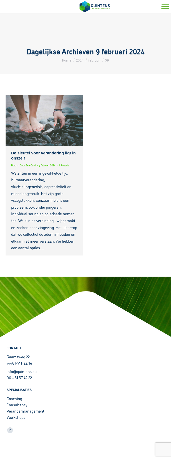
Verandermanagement (25, 410)
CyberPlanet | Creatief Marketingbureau (85, 452)
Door (28, 165)
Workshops (16, 417)
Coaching (14, 398)
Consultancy (17, 404)
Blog (13, 165)
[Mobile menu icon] (158, 6)
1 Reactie (64, 165)
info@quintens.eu (22, 371)
